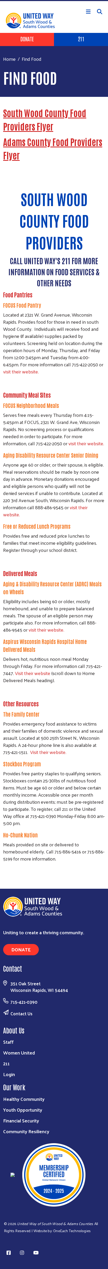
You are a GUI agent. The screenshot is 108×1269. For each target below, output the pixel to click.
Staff (8, 1042)
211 (81, 38)
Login (9, 1074)
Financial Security (21, 1120)
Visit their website (32, 673)
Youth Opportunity (22, 1110)
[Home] (54, 0)
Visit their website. (48, 752)
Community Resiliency (26, 1131)
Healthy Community (24, 1099)
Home (9, 58)
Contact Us (21, 1013)
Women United (19, 1052)
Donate (27, 38)
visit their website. (21, 371)
